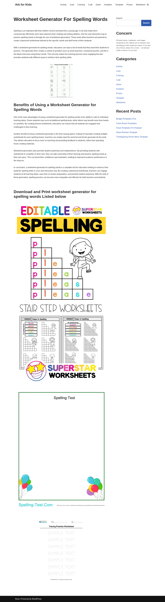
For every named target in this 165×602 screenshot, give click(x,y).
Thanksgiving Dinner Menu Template (132, 137)
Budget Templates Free (126, 119)
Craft (90, 5)
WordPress (36, 599)
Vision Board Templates (126, 123)
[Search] (148, 5)
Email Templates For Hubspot (129, 128)
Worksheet (140, 5)
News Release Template (126, 132)
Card (72, 5)
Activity (63, 5)
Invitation (108, 5)
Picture (130, 5)
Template (119, 5)
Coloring (81, 5)
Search (119, 18)
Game (98, 5)
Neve (17, 599)
